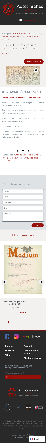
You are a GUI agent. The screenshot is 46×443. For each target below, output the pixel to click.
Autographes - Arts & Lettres (27, 34)
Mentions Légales (32, 358)
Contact (28, 346)
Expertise (9, 350)
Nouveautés (19, 37)
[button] (21, 20)
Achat (7, 355)
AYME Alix (7, 37)
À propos (9, 346)
